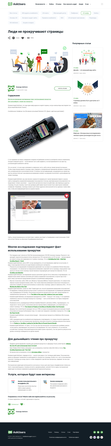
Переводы (92, 18)
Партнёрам (76, 432)
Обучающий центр (59, 13)
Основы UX (13, 18)
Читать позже (62, 88)
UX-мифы (86, 13)
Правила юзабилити (49, 18)
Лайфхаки (74, 13)
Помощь (56, 432)
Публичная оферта (74, 437)
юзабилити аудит (27, 436)
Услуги (50, 432)
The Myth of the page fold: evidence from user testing (47, 294)
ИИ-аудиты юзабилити (30, 13)
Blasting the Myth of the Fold (18, 286)
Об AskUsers (14, 22)
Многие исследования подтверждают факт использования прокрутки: (29, 99)
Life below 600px (37, 352)
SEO (62, 18)
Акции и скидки (28, 22)
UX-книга (45, 13)
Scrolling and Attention (16, 272)
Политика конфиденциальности (57, 437)
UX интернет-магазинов (76, 18)
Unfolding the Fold (53, 259)
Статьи (63, 432)
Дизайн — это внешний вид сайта (84, 70)
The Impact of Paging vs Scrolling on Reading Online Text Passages (44, 306)
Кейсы (96, 13)
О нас (87, 4)
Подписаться (14, 404)
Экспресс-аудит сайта (29, 18)
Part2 (22, 261)
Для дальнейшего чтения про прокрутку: (20, 101)
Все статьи (13, 13)
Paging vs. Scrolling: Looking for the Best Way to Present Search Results (35, 323)
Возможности (40, 4)
